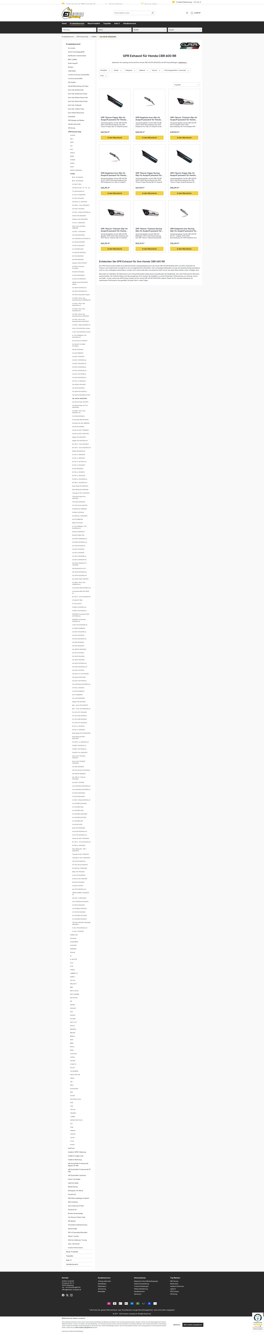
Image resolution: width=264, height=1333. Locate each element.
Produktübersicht (73, 44)
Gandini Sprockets (74, 124)
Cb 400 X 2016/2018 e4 (79, 556)
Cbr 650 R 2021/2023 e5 (79, 575)
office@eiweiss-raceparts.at (71, 1289)
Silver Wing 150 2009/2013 (80, 486)
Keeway (72, 952)
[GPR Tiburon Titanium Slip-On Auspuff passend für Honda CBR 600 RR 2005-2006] (184, 101)
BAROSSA (73, 1029)
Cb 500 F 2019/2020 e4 (79, 360)
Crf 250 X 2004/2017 (78, 245)
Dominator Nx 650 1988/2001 (81, 423)
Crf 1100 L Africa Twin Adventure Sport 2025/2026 (80, 320)
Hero (71, 149)
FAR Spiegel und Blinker (76, 120)
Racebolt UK (72, 1209)
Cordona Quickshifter (75, 78)
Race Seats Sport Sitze (76, 1206)
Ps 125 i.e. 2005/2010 (78, 222)
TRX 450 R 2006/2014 (78, 861)
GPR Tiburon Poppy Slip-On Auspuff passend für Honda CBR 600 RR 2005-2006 (113, 118)
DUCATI (72, 1067)
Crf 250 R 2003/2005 (78, 793)
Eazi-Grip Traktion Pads (76, 109)
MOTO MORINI (74, 994)
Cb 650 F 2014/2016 (78, 198)
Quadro (72, 1144)
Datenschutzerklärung (141, 1284)
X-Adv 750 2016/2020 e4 (79, 625)
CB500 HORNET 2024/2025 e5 (80, 893)
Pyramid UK (72, 1194)
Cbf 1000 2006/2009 (78, 235)
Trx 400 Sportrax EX (78, 191)
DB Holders (72, 82)
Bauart (116, 70)
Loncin (72, 1141)
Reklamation (102, 1286)
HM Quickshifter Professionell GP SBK (79, 1170)
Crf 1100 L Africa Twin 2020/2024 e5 (78, 304)
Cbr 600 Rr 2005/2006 (79, 398)
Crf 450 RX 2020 (77, 824)
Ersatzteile (71, 116)
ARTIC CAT (73, 1022)
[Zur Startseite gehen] (73, 13)
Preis (102, 75)
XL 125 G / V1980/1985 (78, 195)
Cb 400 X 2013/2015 (78, 552)
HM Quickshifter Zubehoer (77, 1175)
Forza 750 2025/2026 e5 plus (81, 328)
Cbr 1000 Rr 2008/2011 (79, 773)
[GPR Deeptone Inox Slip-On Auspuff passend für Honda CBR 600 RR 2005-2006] (150, 101)
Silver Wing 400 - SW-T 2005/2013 (79, 850)
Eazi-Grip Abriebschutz (76, 90)
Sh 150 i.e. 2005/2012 (78, 729)
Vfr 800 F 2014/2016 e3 (79, 745)
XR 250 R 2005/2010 (78, 531)
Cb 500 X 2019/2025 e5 (79, 370)
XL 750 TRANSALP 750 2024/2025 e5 (79, 336)
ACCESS (72, 135)
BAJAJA (72, 1025)
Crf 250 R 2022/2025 (78, 905)
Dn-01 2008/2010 (77, 694)
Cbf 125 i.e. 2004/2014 (79, 381)
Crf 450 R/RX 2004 (78, 807)
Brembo (70, 67)
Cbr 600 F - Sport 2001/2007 (80, 205)
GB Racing (71, 128)
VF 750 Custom (77, 603)
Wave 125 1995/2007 (78, 871)
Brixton (72, 1046)
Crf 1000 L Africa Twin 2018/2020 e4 (78, 583)
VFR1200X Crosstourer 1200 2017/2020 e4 (80, 615)
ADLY (71, 139)
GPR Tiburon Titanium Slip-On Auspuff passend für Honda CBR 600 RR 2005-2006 (183, 118)
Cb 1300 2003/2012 (78, 766)
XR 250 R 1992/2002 (78, 272)
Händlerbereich (72, 1264)
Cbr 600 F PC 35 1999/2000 (80, 674)
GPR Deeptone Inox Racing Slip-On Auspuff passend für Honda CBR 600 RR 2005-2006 (184, 230)
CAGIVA (72, 1057)
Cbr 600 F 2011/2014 (78, 670)
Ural (71, 1123)
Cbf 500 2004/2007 (78, 646)
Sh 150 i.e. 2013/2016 (78, 472)
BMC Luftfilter (72, 59)
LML (71, 1081)
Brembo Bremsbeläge (75, 1213)
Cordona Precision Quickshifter (78, 75)
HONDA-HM (73, 935)
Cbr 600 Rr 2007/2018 (78, 677)
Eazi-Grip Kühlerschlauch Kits (78, 97)
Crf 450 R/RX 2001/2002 (79, 803)
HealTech (71, 1148)
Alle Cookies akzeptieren (193, 1325)
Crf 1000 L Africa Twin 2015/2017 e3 (78, 411)
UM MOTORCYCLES (76, 1120)
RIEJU (72, 1085)
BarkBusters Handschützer (77, 56)
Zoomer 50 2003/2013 (79, 279)
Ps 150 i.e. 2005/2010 (78, 454)
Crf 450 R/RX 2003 (78, 249)
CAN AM (72, 1060)
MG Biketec (72, 1221)
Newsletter (101, 1291)
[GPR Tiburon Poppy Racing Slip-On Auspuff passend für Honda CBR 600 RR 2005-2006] (150, 156)
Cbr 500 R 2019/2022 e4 (79, 663)
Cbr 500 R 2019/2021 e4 (79, 287)
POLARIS (72, 1018)
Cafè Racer (73, 1053)
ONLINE (72, 1005)
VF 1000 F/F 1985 (77, 600)
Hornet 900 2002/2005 (79, 215)
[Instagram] (71, 1295)
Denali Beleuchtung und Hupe (78, 86)
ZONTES (72, 1134)
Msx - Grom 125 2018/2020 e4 (81, 708)
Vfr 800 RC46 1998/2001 (79, 509)
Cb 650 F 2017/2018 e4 (79, 374)
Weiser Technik (73, 1236)
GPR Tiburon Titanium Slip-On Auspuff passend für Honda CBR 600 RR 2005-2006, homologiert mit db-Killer (114, 230)
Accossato (71, 48)
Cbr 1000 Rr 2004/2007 (79, 649)
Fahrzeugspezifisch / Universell (175, 70)
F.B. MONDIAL (74, 1071)
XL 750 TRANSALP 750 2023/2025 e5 (79, 527)
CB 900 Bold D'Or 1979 (79, 568)
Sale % (69, 1260)
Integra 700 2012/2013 (79, 701)
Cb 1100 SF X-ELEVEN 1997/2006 (78, 345)
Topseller (69, 1256)
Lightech (173, 1289)
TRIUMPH (73, 1113)
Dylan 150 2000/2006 (78, 828)
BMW (71, 1043)
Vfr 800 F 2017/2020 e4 (79, 749)
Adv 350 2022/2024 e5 (79, 889)
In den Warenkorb (115, 138)
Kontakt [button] (65, 1278)
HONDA (72, 174)
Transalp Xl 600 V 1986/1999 (80, 854)
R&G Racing (174, 1281)
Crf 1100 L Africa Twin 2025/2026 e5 (78, 309)
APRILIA (72, 153)
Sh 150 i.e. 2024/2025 (78, 475)
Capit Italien (72, 71)
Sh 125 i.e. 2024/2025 (78, 465)
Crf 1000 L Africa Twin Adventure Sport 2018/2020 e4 (81, 299)
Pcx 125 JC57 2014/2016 (79, 712)
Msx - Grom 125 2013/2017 (80, 705)
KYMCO (72, 970)
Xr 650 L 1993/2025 (78, 931)
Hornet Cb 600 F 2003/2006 (80, 838)
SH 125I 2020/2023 (78, 256)
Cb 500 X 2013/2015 (78, 635)
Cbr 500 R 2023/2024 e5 (79, 667)
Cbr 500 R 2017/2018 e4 (79, 391)
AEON (72, 142)
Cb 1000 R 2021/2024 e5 (79, 542)
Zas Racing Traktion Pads (76, 1217)
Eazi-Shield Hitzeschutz (76, 113)
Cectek (72, 1137)
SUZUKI (72, 1095)
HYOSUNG (73, 945)
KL (71, 956)
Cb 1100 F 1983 (76, 184)
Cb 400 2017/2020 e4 (78, 545)
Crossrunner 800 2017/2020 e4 (80, 592)
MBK (71, 987)
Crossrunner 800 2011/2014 (80, 419)
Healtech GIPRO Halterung (77, 1152)
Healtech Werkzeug (75, 1160)
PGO (71, 1011)
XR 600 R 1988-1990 (78, 535)
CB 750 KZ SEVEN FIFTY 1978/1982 (79, 564)
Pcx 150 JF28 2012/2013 (79, 719)
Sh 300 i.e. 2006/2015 (78, 845)
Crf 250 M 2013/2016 (78, 416)
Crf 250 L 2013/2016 (78, 687)
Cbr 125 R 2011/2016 (78, 653)
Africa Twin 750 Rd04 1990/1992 (78, 757)
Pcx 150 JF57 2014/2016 (79, 722)
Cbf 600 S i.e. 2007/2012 (79, 201)
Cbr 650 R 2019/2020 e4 (79, 572)
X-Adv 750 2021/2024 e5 (79, 928)
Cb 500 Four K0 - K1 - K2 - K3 (81, 188)
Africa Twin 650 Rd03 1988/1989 (78, 227)
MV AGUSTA (74, 998)
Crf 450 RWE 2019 (77, 821)
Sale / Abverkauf (74, 1244)
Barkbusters (174, 1284)
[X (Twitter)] (67, 1295)
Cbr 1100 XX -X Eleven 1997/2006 (78, 778)
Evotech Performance (75, 1248)
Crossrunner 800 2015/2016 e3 (81, 588)
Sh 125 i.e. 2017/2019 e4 (79, 461)
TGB (71, 1106)
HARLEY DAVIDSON (76, 170)
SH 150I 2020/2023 (78, 259)
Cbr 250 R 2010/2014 (78, 388)
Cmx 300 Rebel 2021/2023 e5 (81, 786)
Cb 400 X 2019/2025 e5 (79, 559)
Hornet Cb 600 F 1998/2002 (80, 430)
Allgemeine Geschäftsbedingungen (146, 1281)
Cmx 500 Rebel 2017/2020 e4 (81, 789)
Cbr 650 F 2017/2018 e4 (79, 681)
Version (155, 70)
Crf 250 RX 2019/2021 (78, 242)
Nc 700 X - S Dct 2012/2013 (80, 444)
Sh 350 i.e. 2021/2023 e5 (79, 482)
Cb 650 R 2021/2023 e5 (79, 639)
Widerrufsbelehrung (141, 1289)
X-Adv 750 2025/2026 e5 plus (81, 332)
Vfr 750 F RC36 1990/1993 (80, 865)
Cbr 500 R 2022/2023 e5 (79, 291)
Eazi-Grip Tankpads (74, 105)
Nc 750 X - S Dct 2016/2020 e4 (81, 596)
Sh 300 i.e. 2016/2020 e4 (79, 479)
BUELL (72, 1050)
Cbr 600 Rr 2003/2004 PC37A (81, 395)
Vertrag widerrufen (104, 1281)
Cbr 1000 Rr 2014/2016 (79, 384)
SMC (71, 1092)
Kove (71, 963)
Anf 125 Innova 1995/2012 (79, 340)
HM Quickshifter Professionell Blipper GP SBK (78, 1164)
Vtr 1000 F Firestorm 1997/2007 (78, 267)
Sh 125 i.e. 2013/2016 (78, 726)
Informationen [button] (140, 1278)
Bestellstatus (102, 1284)
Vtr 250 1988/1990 (77, 519)
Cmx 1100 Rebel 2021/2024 (80, 901)
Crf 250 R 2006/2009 (78, 796)
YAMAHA (72, 1130)
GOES (72, 167)
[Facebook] (63, 1295)
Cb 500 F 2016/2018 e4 (79, 632)
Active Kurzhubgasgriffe (76, 52)
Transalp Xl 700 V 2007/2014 (81, 493)
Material (142, 70)
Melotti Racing (73, 1187)
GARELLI (72, 977)
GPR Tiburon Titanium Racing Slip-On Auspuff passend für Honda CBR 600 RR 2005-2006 (149, 230)
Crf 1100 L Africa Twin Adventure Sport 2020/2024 (80, 315)
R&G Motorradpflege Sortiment (78, 1198)
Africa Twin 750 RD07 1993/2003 (78, 762)
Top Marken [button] (175, 1278)
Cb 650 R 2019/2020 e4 (79, 377)
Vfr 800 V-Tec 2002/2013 (79, 752)
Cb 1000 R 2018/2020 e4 (79, 538)
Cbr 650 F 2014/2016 (78, 208)
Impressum (137, 1294)
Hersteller (103, 70)
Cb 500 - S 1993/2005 (78, 231)
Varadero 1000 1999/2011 (79, 263)
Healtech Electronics (177, 1286)
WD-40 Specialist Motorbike (77, 1232)
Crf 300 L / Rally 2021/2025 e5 (81, 325)
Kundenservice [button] (104, 1278)
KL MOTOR (73, 959)
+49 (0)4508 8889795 (72, 1287)
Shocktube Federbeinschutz (77, 1225)
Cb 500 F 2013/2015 (78, 356)
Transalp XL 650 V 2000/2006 (81, 858)
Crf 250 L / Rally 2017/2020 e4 (81, 212)
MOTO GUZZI (74, 991)
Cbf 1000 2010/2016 (78, 642)
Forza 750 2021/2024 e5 (79, 835)
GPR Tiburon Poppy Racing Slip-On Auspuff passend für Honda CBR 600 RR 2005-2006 (149, 174)
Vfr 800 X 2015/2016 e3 (79, 607)
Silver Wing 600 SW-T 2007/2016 (78, 737)
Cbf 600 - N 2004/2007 (79, 898)
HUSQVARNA (74, 942)
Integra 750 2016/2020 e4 (80, 440)
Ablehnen (176, 1325)
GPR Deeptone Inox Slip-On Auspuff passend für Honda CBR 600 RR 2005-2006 (148, 118)
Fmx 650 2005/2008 (78, 698)
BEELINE (72, 1032)
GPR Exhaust (174, 1291)
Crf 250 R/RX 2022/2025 (79, 908)
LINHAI (72, 1078)
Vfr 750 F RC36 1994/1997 (80, 505)
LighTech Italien (73, 1183)
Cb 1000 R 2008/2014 (78, 628)
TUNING (72, 1116)
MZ (71, 1001)
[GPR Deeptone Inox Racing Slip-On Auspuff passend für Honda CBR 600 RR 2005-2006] (184, 212)
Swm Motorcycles (75, 1099)
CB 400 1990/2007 (77, 349)
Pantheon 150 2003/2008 (80, 219)
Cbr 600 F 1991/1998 (78, 782)
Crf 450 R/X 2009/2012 (79, 252)
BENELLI (72, 1036)
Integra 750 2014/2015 (79, 437)
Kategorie (129, 70)
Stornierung (102, 1289)
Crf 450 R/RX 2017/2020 (79, 915)
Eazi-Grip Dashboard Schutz (77, 94)
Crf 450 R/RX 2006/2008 (79, 814)
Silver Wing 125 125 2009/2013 (81, 733)
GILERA (72, 163)
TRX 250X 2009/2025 (78, 502)
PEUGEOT (73, 1008)
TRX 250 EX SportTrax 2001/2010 (79, 497)
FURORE (72, 160)
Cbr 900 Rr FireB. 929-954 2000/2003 (80, 406)
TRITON (72, 1109)
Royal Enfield (74, 1088)
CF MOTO (73, 1064)
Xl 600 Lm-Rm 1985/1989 (79, 878)
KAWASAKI (73, 949)
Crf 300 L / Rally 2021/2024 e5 (81, 800)
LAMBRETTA (74, 973)
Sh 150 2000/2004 (77, 468)
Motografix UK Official (75, 1190)
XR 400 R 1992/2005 (78, 882)
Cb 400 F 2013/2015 (78, 549)
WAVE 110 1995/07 (77, 523)
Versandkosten (126, 1310)
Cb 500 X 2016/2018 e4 (79, 367)
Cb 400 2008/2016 (77, 353)
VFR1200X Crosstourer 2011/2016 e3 (79, 620)
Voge (71, 1127)
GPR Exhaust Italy (74, 132)
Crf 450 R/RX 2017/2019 (79, 817)
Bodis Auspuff (72, 63)
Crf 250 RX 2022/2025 (78, 912)
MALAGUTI (73, 984)
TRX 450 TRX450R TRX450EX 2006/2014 (81, 923)
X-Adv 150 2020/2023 (78, 875)
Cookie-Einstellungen (141, 1286)
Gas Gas (72, 980)
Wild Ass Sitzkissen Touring (77, 1240)
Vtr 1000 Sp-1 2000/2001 (79, 868)
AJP (71, 146)
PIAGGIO (72, 1015)
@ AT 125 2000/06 (77, 177)
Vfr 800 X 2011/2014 (78, 512)
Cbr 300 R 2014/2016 (78, 656)
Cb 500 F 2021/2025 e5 (79, 363)
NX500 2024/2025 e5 (78, 451)
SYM (71, 1102)
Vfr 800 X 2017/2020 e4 (79, 610)
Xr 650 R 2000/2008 (78, 275)
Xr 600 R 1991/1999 (77, 885)
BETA (71, 1039)
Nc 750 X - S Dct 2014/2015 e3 (81, 842)
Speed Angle (72, 1228)
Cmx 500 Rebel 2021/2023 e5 (81, 684)
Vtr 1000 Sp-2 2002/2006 (79, 516)
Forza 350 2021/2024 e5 (79, 831)
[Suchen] (152, 13)
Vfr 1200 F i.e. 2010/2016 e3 (80, 742)
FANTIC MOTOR (75, 1074)
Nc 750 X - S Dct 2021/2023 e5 (81, 447)
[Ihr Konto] (187, 13)
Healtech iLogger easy (76, 1156)
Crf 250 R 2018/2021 (78, 691)
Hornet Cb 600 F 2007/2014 (80, 433)
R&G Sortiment (73, 1202)
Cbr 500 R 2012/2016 (78, 660)
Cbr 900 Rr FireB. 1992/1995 (80, 579)
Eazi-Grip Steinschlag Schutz (78, 101)
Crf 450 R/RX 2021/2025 (79, 919)
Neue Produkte (72, 1252)
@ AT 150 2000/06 (77, 181)
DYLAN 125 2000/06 (78, 426)
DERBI (72, 156)
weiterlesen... (182, 62)
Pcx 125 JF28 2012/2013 (79, 715)
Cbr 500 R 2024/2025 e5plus (81, 294)
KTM (71, 966)
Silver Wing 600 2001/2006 (80, 489)
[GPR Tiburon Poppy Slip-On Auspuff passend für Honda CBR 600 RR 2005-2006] (115, 101)
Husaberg (73, 938)
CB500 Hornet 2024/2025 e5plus (80, 283)
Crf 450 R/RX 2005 (78, 810)
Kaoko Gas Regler (74, 1179)
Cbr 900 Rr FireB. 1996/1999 (80, 402)
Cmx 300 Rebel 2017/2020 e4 (81, 238)
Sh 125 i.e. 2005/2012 (78, 458)
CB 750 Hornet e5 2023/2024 (81, 770)
